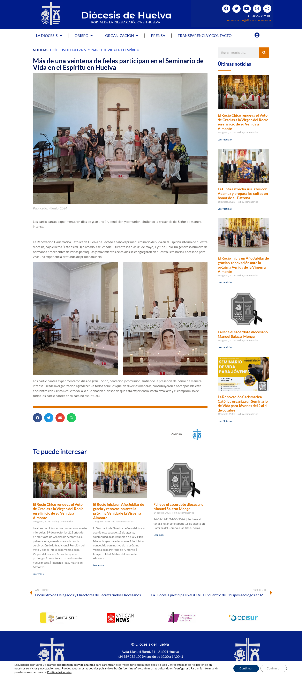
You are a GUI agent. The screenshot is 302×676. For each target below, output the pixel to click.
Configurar (274, 668)
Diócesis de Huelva (126, 15)
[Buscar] (264, 52)
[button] (37, 417)
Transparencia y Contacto (205, 35)
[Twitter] (236, 9)
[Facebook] (226, 9)
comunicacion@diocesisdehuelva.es (248, 20)
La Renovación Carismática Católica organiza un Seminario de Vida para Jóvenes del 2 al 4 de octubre (243, 403)
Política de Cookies (59, 672)
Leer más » (38, 573)
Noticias (40, 50)
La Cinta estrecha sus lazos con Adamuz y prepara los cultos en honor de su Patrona (243, 193)
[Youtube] (247, 9)
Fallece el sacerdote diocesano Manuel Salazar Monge (178, 506)
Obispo (81, 35)
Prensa (158, 35)
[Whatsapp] (267, 9)
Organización (119, 35)
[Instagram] (257, 9)
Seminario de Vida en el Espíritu (111, 50)
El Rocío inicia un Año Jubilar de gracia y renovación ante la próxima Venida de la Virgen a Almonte (118, 511)
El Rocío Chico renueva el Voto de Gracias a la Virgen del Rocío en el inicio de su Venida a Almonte (58, 511)
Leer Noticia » (225, 139)
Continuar (246, 668)
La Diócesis (47, 35)
